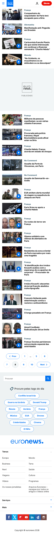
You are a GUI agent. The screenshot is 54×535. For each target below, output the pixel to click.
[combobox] (27, 378)
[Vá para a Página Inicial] (10, 3)
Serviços (6, 500)
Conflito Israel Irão (27, 396)
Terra (31, 463)
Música (13, 416)
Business (6, 463)
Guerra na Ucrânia (16, 402)
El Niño (27, 429)
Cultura (32, 475)
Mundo (27, 55)
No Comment (30, 160)
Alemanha (29, 24)
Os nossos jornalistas (11, 487)
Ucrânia (27, 409)
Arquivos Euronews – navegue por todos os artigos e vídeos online (39, 489)
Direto (47, 3)
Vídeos (5, 481)
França (27, 10)
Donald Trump (39, 402)
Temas (5, 451)
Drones (40, 416)
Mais (4, 507)
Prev (14, 356)
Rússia (12, 409)
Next (42, 364)
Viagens (5, 475)
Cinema (37, 422)
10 (32, 364)
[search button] (48, 378)
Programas (33, 481)
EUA (27, 416)
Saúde (31, 469)
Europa (5, 458)
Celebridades (19, 422)
